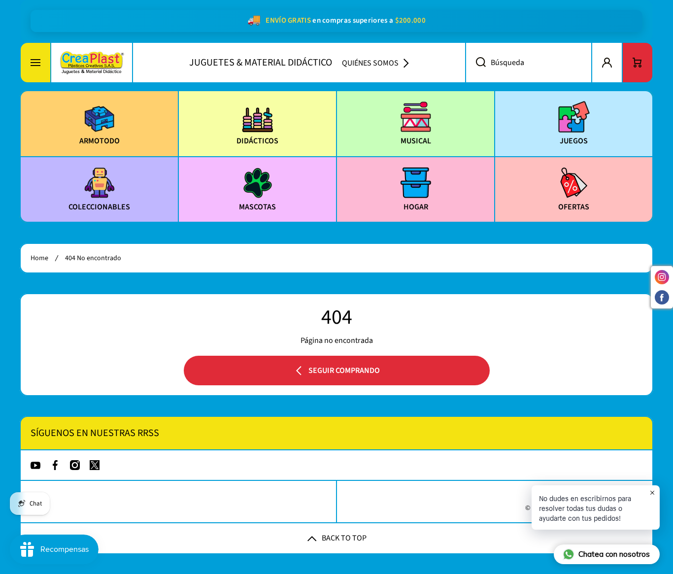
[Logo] (91, 62)
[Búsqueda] (475, 62)
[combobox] (528, 62)
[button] (637, 62)
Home (39, 258)
